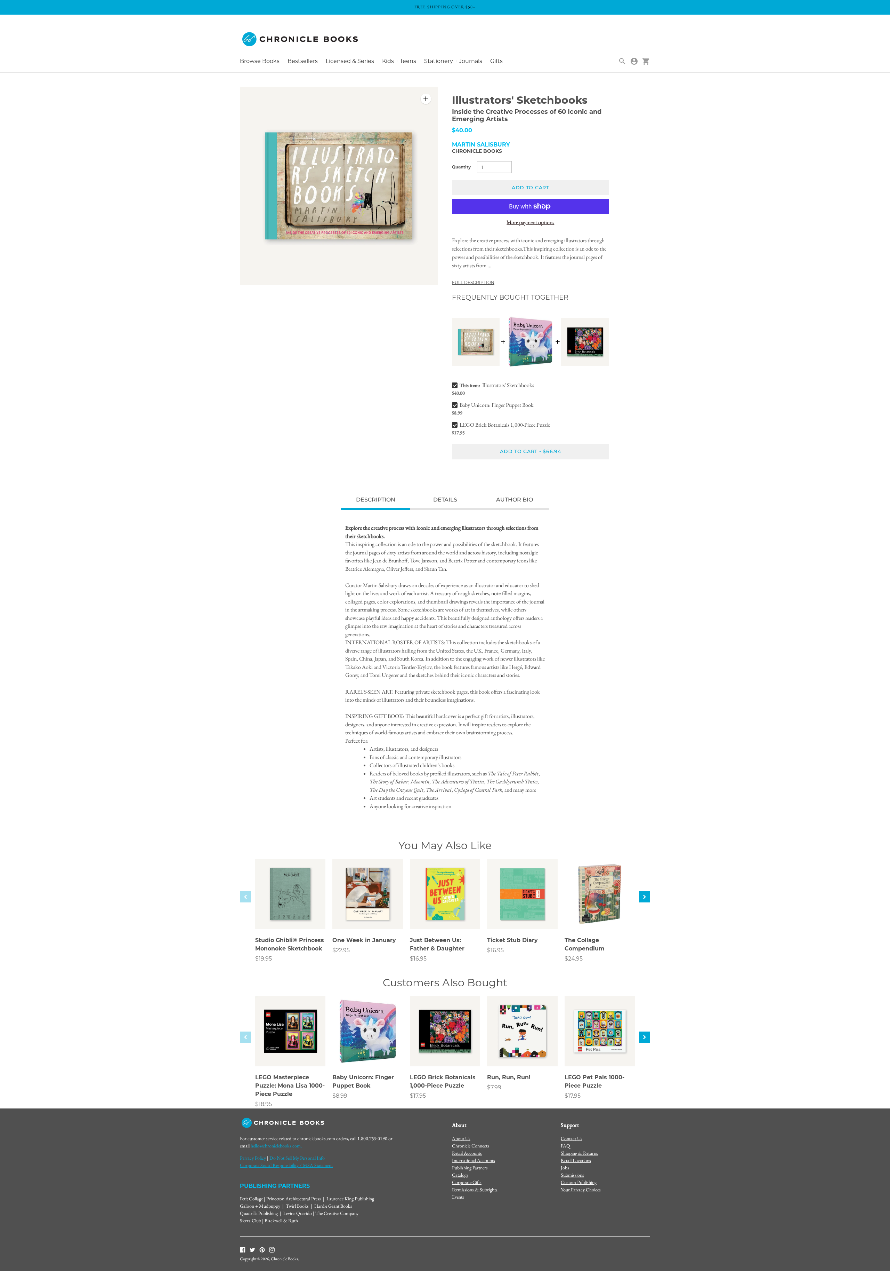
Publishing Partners (470, 1168)
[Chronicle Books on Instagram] (272, 1249)
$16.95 (418, 958)
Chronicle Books (477, 151)
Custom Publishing (579, 1182)
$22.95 (341, 950)
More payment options (530, 222)
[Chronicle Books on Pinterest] (262, 1249)
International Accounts (473, 1160)
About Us (461, 1138)
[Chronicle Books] (301, 39)
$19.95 (263, 958)
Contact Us (571, 1138)
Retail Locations (576, 1160)
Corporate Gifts (467, 1182)
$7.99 (494, 1087)
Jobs (565, 1168)
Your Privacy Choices (581, 1189)
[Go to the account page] (634, 61)
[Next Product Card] (644, 896)
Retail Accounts (467, 1153)
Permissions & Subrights (474, 1189)
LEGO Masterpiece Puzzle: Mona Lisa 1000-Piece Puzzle (290, 1085)
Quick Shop (290, 914)
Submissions (572, 1175)
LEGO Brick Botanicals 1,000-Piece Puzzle (505, 424)
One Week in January (364, 940)
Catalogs (460, 1175)
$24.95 (574, 958)
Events (458, 1197)
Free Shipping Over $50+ (445, 7)
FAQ (565, 1146)
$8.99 (339, 1095)
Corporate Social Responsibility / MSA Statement (286, 1165)
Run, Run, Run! (509, 1077)
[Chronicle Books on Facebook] (242, 1249)
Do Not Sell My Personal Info (297, 1158)
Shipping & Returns (579, 1153)
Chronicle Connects (470, 1146)
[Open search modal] (622, 61)
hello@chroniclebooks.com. (276, 1146)
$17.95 (418, 1095)
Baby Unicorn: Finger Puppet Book (497, 405)
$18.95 (263, 1104)
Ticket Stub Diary (512, 940)
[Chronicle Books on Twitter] (252, 1249)
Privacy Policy (253, 1158)
